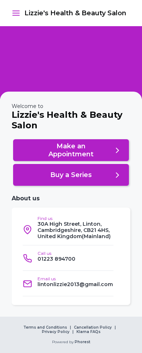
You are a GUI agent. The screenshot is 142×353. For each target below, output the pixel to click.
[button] (16, 13)
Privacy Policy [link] (56, 332)
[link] (75, 13)
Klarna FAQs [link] (88, 332)
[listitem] (68, 229)
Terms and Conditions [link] (45, 327)
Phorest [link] (82, 342)
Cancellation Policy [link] (93, 327)
